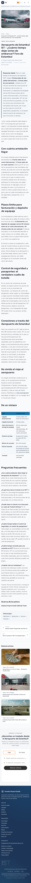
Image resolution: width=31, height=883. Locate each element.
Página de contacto (6, 846)
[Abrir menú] (28, 2)
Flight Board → (7, 616)
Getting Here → (16, 616)
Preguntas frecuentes (6, 832)
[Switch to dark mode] (24, 2)
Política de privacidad (7, 850)
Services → (23, 616)
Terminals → (6, 619)
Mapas (3, 829)
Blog (7, 33)
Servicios (3, 825)
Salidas (3, 809)
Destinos (3, 812)
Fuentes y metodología (7, 848)
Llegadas (3, 807)
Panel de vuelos (5, 805)
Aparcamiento (5, 827)
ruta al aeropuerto (22, 393)
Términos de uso (5, 852)
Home (2, 33)
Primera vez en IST (6, 834)
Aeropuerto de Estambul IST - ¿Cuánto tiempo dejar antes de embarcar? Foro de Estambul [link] (14, 36)
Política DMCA (5, 855)
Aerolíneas (4, 814)
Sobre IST (3, 836)
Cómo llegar (4, 821)
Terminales (4, 823)
